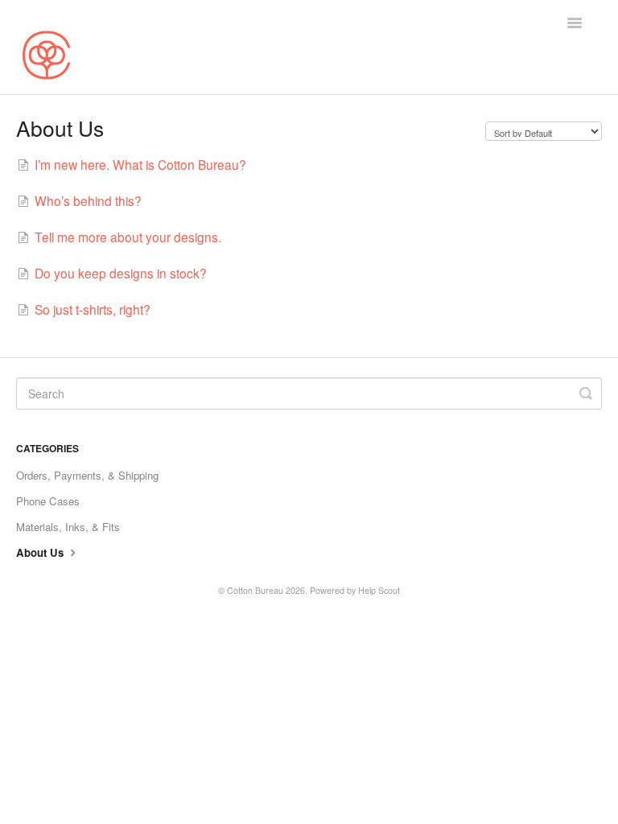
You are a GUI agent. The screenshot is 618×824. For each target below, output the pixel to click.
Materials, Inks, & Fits (68, 526)
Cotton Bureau (255, 590)
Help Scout (379, 590)
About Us (41, 552)
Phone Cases (48, 501)
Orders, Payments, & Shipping (87, 475)
